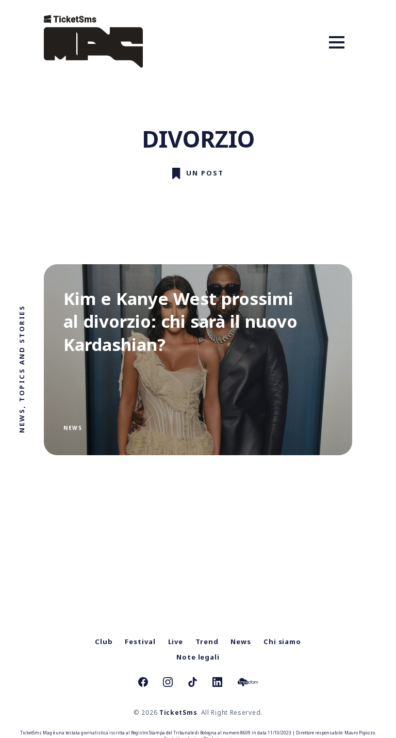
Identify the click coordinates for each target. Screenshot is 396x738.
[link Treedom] (247, 683)
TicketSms (178, 712)
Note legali (198, 657)
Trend (207, 641)
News (72, 427)
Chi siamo (282, 641)
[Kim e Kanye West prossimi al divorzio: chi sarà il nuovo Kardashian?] (198, 359)
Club (104, 641)
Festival (140, 641)
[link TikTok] (192, 683)
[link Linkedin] (217, 683)
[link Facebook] (143, 683)
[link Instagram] (168, 683)
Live (176, 641)
